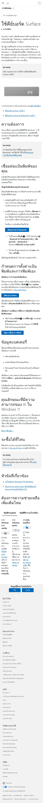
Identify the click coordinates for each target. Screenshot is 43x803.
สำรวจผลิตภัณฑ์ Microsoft (10, 620)
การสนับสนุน (7, 8)
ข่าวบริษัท (5, 769)
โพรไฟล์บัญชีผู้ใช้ (7, 634)
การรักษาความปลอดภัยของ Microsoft (13, 696)
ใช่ (15, 590)
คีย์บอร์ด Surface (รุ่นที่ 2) (15, 110)
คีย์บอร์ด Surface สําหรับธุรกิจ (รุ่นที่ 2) (20, 115)
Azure (4, 700)
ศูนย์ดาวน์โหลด (7, 638)
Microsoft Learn (7, 733)
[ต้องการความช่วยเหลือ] (8, 3)
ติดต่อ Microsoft (7, 795)
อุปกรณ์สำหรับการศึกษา (9, 660)
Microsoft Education (8, 656)
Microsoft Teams (7, 718)
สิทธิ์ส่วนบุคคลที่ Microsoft (10, 773)
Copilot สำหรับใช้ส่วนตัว (9, 613)
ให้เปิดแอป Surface (4, 554)
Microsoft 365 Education (9, 667)
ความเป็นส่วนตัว (17, 795)
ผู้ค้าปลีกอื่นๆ (36, 106)
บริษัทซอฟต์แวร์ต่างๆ (8, 751)
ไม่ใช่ (28, 590)
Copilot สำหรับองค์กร (9, 609)
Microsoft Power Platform (10, 747)
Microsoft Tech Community (10, 740)
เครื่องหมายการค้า (8, 799)
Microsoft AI (6, 693)
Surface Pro (6, 602)
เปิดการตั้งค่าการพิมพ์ (12, 332)
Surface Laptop (7, 605)
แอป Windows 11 (7, 624)
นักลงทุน (5, 776)
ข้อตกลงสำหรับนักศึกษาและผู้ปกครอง (13, 678)
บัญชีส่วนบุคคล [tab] (10, 513)
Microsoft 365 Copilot (9, 715)
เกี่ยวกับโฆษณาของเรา (20, 799)
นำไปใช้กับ (7, 29)
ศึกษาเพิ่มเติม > (7, 431)
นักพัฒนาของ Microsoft (9, 729)
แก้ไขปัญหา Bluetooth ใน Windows (19, 481)
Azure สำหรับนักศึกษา (9, 682)
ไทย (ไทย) (9, 783)
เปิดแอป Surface (10, 295)
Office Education (7, 671)
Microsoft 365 (6, 617)
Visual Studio (6, 755)
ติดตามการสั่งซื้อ (7, 646)
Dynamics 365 (7, 704)
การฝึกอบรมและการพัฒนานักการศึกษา (14, 675)
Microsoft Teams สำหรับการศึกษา (12, 664)
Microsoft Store (20, 290)
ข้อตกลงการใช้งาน (29, 795)
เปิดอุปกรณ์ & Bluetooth (17, 230)
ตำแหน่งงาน (6, 765)
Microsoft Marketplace (9, 744)
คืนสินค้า (5, 642)
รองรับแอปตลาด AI (8, 736)
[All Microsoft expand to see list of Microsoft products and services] (3, 3)
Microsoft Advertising (9, 711)
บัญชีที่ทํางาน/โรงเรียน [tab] (29, 513)
